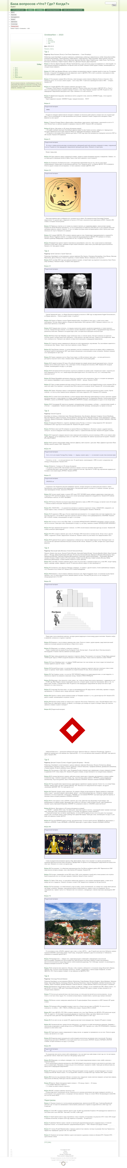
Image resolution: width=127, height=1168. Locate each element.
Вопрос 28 (47, 390)
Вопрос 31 (47, 423)
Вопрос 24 (47, 363)
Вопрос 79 (47, 1006)
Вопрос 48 (47, 573)
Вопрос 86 (47, 1060)
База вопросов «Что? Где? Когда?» (40, 4)
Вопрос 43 (47, 527)
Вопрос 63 (47, 784)
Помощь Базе (14, 26)
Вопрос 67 (47, 820)
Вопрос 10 (47, 156)
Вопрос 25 (47, 371)
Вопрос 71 (47, 880)
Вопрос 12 (47, 170)
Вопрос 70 (47, 874)
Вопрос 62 (47, 776)
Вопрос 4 (47, 86)
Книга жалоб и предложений (73, 10)
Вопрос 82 (47, 1024)
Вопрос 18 (47, 320)
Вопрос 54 (47, 668)
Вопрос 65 (47, 800)
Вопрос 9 (47, 139)
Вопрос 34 (47, 442)
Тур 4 (16, 72)
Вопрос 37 (47, 475)
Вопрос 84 (47, 1038)
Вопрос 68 (47, 826)
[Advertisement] (26, 47)
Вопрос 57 (47, 689)
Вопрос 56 (47, 680)
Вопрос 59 (47, 701)
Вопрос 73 (47, 896)
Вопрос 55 (47, 674)
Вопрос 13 (47, 226)
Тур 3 (16, 71)
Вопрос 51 (47, 648)
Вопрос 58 (47, 695)
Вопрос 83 (47, 1032)
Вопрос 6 (47, 103)
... (46, 69)
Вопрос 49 (47, 581)
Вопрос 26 (47, 378)
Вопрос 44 (47, 534)
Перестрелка (18, 77)
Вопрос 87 (47, 1071)
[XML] (49, 1142)
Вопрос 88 (47, 1077)
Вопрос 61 (47, 770)
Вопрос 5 (47, 96)
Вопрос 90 (47, 1090)
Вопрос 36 (47, 466)
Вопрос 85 (47, 1046)
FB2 (49, 43)
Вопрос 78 (47, 1000)
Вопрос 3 (47, 79)
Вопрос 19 (47, 328)
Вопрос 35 (47, 448)
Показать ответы (49, 49)
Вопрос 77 (47, 994)
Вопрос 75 (47, 968)
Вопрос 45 (47, 540)
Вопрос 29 (47, 396)
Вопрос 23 (47, 357)
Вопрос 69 (47, 868)
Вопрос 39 (47, 502)
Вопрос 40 (47, 508)
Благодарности (15, 17)
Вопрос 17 (47, 266)
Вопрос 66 (47, 808)
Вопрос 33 (47, 435)
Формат (13, 19)
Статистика (14, 24)
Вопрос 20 (47, 335)
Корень (17, 28)
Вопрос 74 (47, 959)
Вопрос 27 (47, 384)
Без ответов (51, 42)
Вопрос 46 (47, 561)
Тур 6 (16, 75)
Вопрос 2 (47, 71)
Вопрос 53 (47, 662)
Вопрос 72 (47, 886)
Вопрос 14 (47, 235)
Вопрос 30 (47, 404)
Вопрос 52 (47, 656)
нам (24, 87)
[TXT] (45, 1142)
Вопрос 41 (47, 514)
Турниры (39, 10)
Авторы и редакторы (53, 10)
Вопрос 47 (47, 567)
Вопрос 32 (47, 429)
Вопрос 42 (47, 521)
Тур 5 (16, 74)
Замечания (14, 21)
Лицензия (13, 14)
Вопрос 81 (47, 1020)
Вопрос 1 (47, 64)
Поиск (30, 10)
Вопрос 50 (47, 642)
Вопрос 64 (47, 791)
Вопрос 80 (47, 1012)
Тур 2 (16, 69)
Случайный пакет (18, 10)
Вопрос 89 (47, 1083)
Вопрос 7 (47, 122)
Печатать (50, 40)
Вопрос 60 (47, 709)
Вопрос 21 (47, 343)
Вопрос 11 (47, 162)
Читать (50, 38)
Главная (12, 28)
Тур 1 (16, 68)
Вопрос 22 (47, 349)
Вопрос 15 (47, 243)
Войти (12, 12)
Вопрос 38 (47, 494)
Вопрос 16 (47, 260)
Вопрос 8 (47, 128)
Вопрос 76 (47, 986)
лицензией (29, 84)
